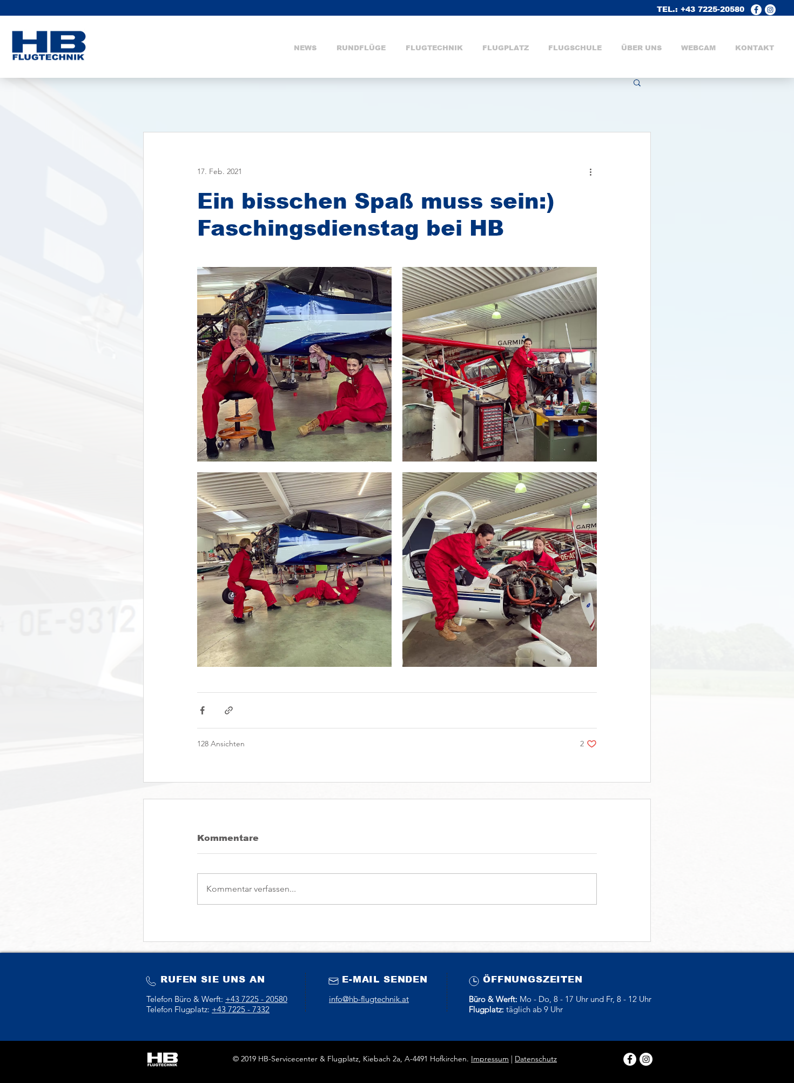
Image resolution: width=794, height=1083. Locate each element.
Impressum (490, 1059)
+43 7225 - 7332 (241, 1009)
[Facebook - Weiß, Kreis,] (756, 9)
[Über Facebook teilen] (202, 710)
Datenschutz (536, 1059)
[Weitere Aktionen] (590, 171)
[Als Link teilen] (229, 710)
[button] (433, 48)
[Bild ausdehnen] (294, 364)
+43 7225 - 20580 (256, 999)
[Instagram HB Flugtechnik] (770, 9)
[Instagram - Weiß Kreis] (646, 1059)
